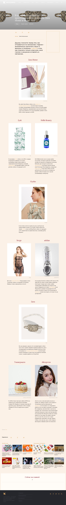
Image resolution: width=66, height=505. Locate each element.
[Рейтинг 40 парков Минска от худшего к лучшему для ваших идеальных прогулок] (49, 460)
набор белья (12, 165)
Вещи (37, 2)
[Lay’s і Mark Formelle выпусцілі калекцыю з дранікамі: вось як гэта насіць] (17, 460)
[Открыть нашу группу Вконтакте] (50, 494)
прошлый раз (38, 165)
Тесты (57, 2)
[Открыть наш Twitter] (56, 494)
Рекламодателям (22, 495)
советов (34, 48)
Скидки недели (24, 23)
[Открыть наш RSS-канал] (62, 494)
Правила (20, 500)
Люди (20, 2)
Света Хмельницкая (23, 36)
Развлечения (26, 2)
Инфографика (50, 2)
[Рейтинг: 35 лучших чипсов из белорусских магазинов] (49, 448)
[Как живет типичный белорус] (38, 448)
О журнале (20, 493)
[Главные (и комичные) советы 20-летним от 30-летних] (59, 460)
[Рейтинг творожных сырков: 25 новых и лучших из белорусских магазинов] (38, 460)
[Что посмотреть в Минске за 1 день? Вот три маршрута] (59, 448)
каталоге (37, 292)
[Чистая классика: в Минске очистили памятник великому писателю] (17, 448)
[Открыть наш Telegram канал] (59, 494)
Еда (32, 2)
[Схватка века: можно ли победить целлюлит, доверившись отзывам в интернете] (7, 448)
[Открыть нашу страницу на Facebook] (53, 494)
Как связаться (21, 498)
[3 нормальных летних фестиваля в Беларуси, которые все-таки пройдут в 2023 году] (27, 460)
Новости (43, 2)
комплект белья (16, 280)
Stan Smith (52, 287)
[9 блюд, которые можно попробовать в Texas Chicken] (7, 460)
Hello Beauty (38, 168)
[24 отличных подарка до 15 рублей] (27, 448)
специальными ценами (32, 350)
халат (23, 229)
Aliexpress (37, 405)
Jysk (16, 159)
